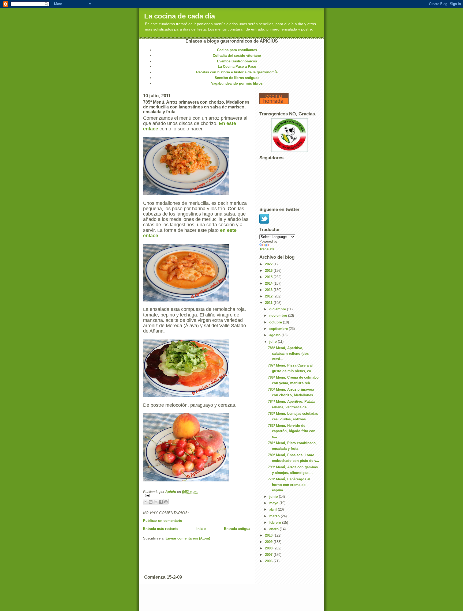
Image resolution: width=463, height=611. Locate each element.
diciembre (278, 309)
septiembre (279, 329)
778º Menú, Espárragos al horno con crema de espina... (289, 484)
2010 (269, 535)
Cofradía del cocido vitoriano (237, 56)
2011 (269, 303)
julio (273, 342)
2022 (269, 264)
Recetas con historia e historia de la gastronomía (237, 72)
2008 (269, 548)
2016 (269, 271)
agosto (275, 335)
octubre (276, 322)
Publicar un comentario (162, 521)
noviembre (278, 316)
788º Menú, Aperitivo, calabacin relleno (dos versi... (288, 353)
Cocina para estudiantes (237, 50)
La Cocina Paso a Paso (237, 67)
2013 (269, 290)
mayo (274, 503)
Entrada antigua (237, 529)
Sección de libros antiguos (237, 78)
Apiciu (171, 492)
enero (274, 529)
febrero (275, 523)
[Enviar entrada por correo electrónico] (196, 495)
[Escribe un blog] (150, 501)
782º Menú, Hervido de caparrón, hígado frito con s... (291, 431)
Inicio (201, 529)
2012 (269, 296)
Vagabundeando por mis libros (237, 83)
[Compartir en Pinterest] (166, 501)
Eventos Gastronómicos (237, 61)
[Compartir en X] (155, 501)
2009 (269, 542)
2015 (269, 277)
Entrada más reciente (160, 529)
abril (273, 509)
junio (274, 497)
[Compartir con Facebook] (160, 501)
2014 (269, 283)
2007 (269, 555)
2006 (269, 561)
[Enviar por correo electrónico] (145, 501)
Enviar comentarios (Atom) (188, 538)
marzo (275, 516)
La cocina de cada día (179, 16)
